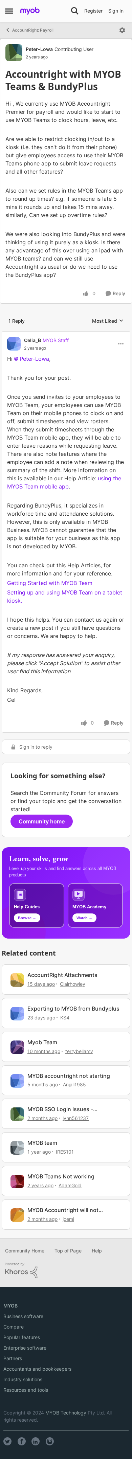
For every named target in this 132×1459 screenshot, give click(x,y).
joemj (68, 1219)
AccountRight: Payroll (32, 30)
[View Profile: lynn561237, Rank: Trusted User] (17, 1114)
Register (93, 11)
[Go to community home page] (30, 11)
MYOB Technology (65, 1413)
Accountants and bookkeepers (37, 1369)
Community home (42, 821)
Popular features (21, 1337)
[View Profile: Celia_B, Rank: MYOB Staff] (14, 344)
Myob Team (42, 1042)
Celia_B (32, 340)
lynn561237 (76, 1118)
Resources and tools (25, 1390)
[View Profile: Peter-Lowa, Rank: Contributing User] (13, 52)
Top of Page (68, 1250)
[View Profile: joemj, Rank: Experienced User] (17, 1215)
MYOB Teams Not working (60, 1176)
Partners (12, 1358)
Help (97, 1250)
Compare (13, 1327)
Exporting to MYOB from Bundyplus (73, 1008)
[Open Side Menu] (9, 11)
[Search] (75, 11)
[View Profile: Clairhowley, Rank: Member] (17, 980)
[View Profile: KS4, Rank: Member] (17, 1013)
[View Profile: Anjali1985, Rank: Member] (17, 1081)
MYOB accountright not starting (68, 1075)
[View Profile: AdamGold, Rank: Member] (17, 1181)
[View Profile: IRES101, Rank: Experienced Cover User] (17, 1148)
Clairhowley (72, 984)
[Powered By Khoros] (66, 1270)
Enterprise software (24, 1348)
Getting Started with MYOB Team (49, 583)
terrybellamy (79, 1051)
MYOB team (42, 1142)
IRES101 (65, 1152)
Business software (23, 1316)
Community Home (24, 1250)
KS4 (64, 1017)
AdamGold (70, 1185)
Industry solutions (22, 1379)
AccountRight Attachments (62, 975)
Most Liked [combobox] (108, 321)
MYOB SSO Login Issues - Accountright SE (60, 1109)
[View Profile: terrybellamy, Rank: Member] (17, 1047)
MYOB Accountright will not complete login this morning (63, 1210)
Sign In (116, 11)
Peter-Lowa (39, 49)
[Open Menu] (122, 30)
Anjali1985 (74, 1084)
